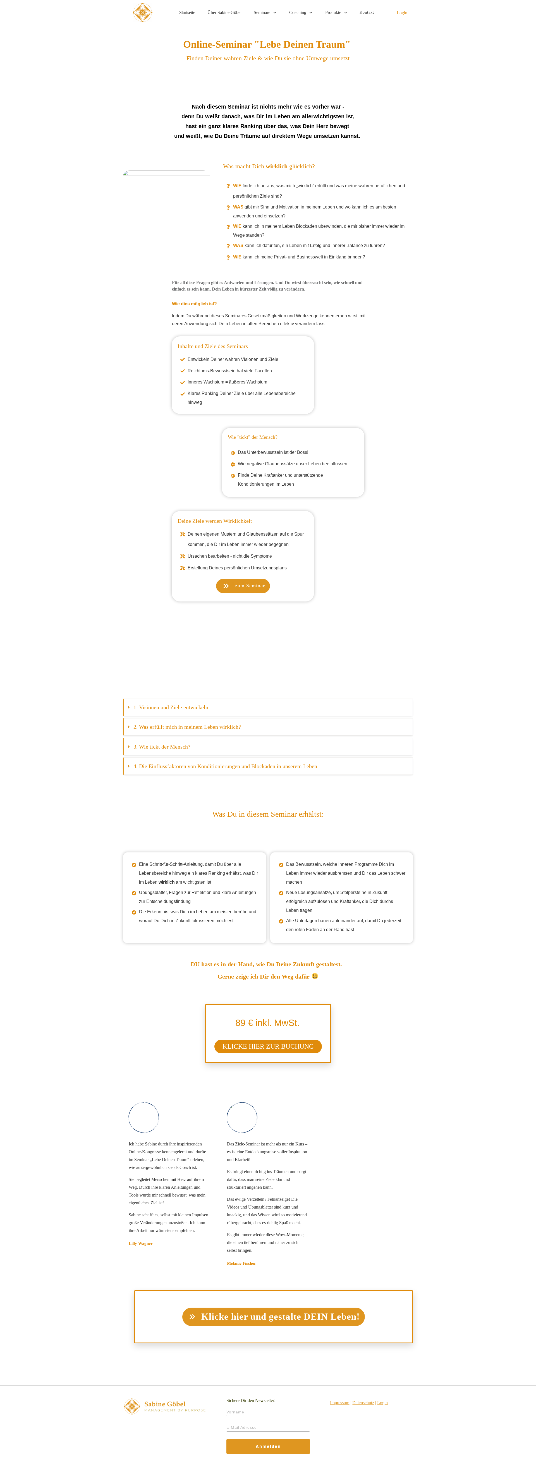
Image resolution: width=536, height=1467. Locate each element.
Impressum (339, 1402)
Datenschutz (363, 1402)
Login (402, 12)
